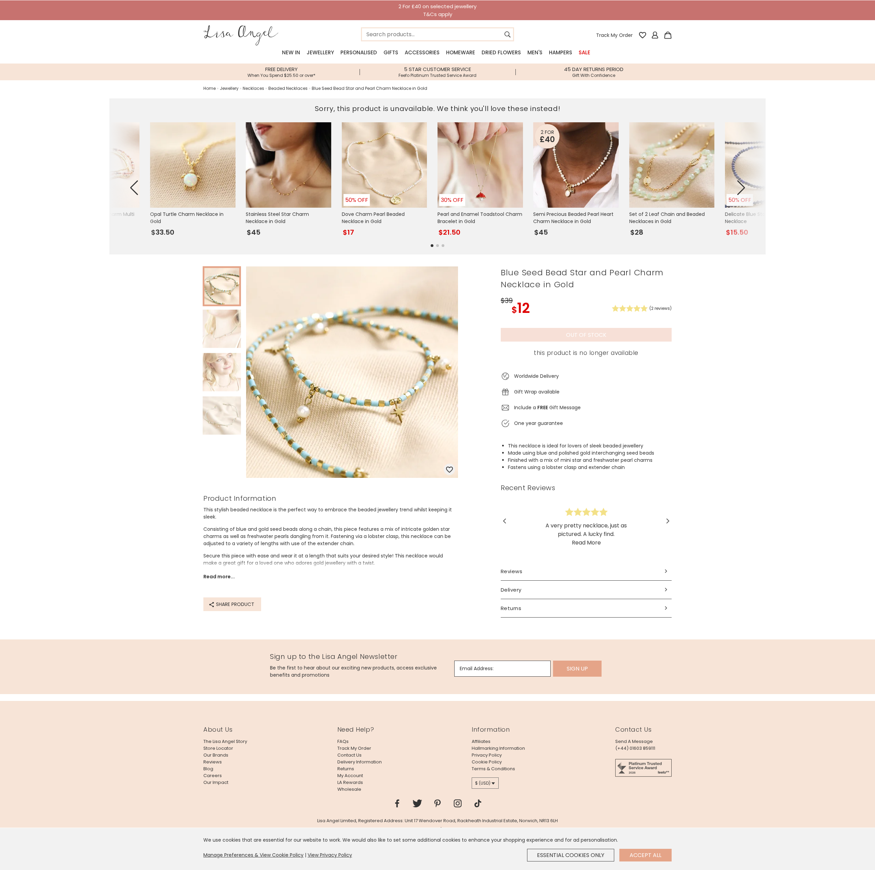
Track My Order (614, 35)
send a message (634, 741)
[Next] (667, 521)
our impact (215, 782)
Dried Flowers (501, 52)
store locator (218, 748)
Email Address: (477, 668)
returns (345, 768)
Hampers (560, 52)
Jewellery (320, 52)
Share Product (234, 604)
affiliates (481, 741)
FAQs (343, 741)
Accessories (422, 52)
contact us (349, 755)
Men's (534, 52)
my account (350, 775)
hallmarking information (498, 748)
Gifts (390, 52)
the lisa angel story (225, 741)
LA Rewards (350, 782)
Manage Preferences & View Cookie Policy (253, 855)
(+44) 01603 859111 (635, 748)
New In (291, 52)
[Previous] (505, 521)
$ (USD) (483, 783)
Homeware (460, 52)
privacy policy (487, 755)
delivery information (359, 762)
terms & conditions (493, 768)
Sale (584, 52)
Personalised (358, 52)
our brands (215, 755)
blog (208, 768)
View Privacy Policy (330, 855)
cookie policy (487, 762)
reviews (212, 762)
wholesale (349, 789)
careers (212, 775)
